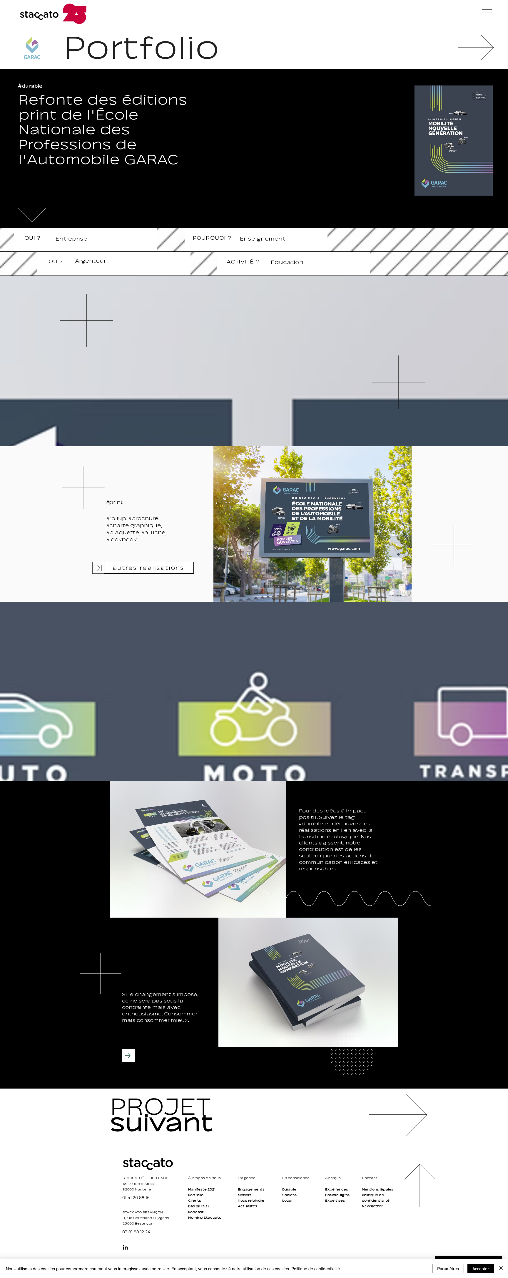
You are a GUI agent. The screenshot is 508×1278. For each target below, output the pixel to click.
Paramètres (448, 1269)
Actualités (247, 1206)
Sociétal (290, 1195)
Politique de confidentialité (315, 1269)
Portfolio (195, 1195)
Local (287, 1200)
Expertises (335, 1200)
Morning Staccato (204, 1217)
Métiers (244, 1195)
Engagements (251, 1189)
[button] (487, 12)
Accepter (480, 1269)
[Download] (128, 1055)
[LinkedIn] (125, 1247)
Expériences (336, 1189)
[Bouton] (173, 1114)
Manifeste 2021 (201, 1189)
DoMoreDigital (337, 1195)
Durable (289, 1189)
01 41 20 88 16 (136, 1197)
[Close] (500, 1268)
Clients (194, 1200)
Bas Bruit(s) (198, 1206)
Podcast (196, 1212)
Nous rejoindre (251, 1200)
